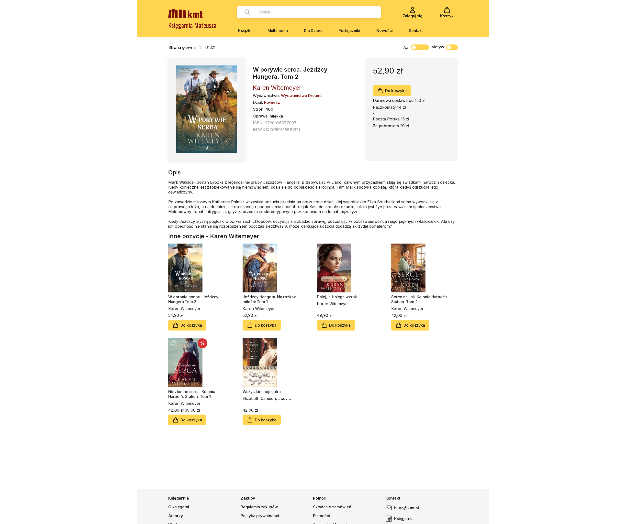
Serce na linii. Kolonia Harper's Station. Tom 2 (419, 299)
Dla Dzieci (313, 30)
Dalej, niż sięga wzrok (337, 296)
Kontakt (416, 30)
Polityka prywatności (260, 515)
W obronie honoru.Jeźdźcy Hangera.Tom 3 (193, 299)
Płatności (321, 515)
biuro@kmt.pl (406, 507)
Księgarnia (404, 518)
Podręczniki (349, 30)
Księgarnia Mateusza (192, 25)
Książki (244, 30)
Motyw (437, 46)
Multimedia (278, 30)
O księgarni (178, 506)
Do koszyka (396, 90)
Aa (405, 47)
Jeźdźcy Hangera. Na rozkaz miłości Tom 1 (269, 299)
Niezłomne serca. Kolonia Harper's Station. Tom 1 (191, 394)
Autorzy (175, 515)
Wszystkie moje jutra (262, 391)
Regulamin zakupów (259, 506)
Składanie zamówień (332, 506)
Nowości (384, 30)
